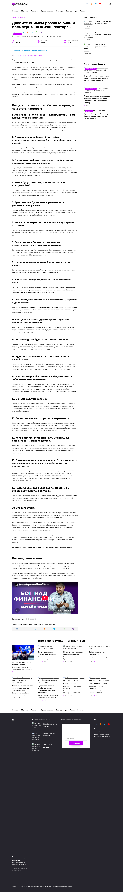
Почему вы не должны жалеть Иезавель (101, 46)
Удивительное (47, 11)
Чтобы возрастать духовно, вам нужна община (72, 686)
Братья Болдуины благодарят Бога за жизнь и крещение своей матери (97, 116)
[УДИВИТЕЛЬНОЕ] (97, 72)
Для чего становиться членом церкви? (103, 22)
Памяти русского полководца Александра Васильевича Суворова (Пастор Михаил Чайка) (97, 99)
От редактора (71, 11)
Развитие (35, 11)
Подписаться (75, 743)
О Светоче (41, 4)
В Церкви (24, 11)
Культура (59, 11)
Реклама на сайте (54, 4)
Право (82, 11)
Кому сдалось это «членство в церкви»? (103, 34)
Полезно (80, 710)
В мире (15, 11)
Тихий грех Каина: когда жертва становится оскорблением (22, 688)
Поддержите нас (70, 4)
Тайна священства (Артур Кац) (97, 653)
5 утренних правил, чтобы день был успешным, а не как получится (46, 689)
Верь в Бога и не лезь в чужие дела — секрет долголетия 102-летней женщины (97, 78)
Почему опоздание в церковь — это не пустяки (98, 686)
